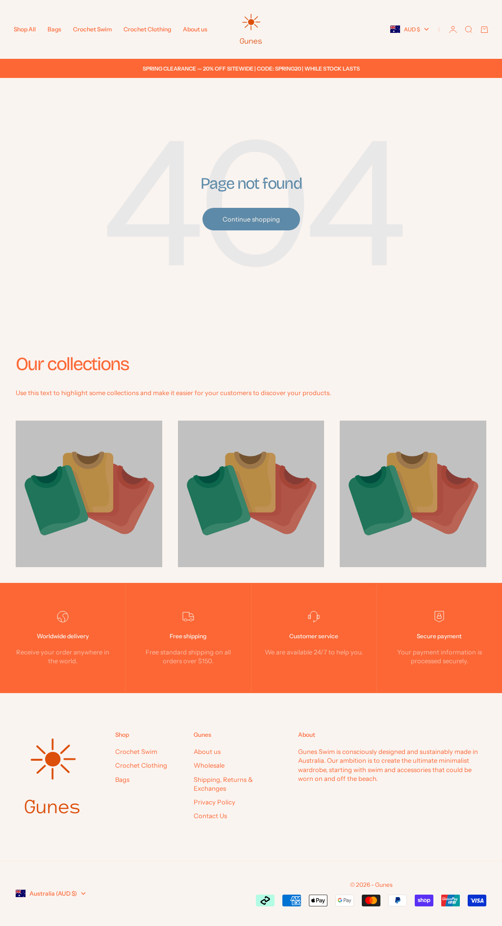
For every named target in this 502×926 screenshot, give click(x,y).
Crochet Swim (92, 29)
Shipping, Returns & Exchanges (223, 784)
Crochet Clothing (147, 29)
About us (195, 29)
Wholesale (209, 765)
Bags (54, 29)
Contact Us (210, 816)
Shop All (25, 29)
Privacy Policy (214, 802)
